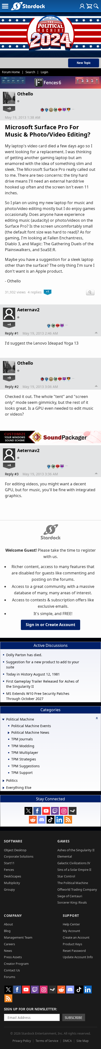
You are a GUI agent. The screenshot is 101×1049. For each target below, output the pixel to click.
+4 (9, 324)
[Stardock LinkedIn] (59, 819)
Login (44, 72)
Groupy (9, 889)
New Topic (84, 63)
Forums (9, 977)
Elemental (64, 856)
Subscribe (73, 1017)
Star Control (66, 876)
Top (96, 333)
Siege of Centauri (69, 896)
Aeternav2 (28, 310)
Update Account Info (78, 957)
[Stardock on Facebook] (37, 810)
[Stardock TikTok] (50, 819)
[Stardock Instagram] (63, 810)
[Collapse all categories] (97, 718)
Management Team (18, 937)
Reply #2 (12, 386)
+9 (9, 108)
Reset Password (74, 950)
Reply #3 (12, 474)
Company (13, 915)
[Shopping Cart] (89, 6)
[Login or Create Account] (82, 6)
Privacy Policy (22, 1041)
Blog (7, 931)
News (8, 950)
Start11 (9, 863)
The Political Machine (72, 883)
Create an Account (76, 937)
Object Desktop (15, 850)
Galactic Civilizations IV (73, 863)
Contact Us (12, 970)
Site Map (82, 1041)
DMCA (67, 1041)
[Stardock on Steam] (72, 810)
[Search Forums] (96, 6)
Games (63, 841)
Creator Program (16, 963)
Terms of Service (47, 1041)
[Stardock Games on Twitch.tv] (54, 810)
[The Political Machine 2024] (50, 32)
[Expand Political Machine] (3, 720)
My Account (71, 931)
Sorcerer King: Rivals (72, 902)
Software (13, 841)
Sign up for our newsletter (30, 1009)
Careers (9, 944)
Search (30, 72)
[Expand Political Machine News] (9, 733)
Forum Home (11, 72)
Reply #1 (12, 333)
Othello (25, 94)
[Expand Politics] (3, 781)
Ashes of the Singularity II (75, 850)
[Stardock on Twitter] (28, 810)
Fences (9, 869)
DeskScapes (12, 876)
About (8, 924)
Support (71, 915)
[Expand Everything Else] (3, 788)
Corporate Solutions (18, 856)
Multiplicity (12, 883)
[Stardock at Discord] (41, 819)
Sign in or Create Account (50, 624)
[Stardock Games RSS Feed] (68, 819)
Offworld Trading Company (77, 889)
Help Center (71, 924)
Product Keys (72, 944)
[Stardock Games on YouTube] (46, 810)
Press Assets (13, 957)
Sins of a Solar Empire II (74, 869)
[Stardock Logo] (27, 6)
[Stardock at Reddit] (32, 819)
